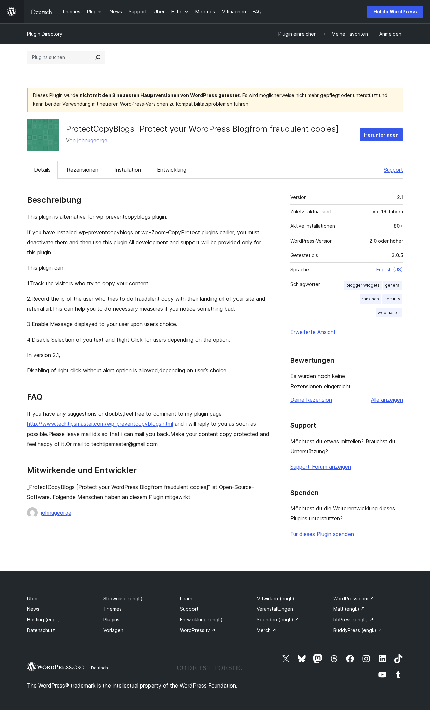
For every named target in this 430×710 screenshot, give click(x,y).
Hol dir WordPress (395, 11)
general (392, 285)
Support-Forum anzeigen (320, 466)
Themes (112, 609)
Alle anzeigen (387, 399)
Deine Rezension (311, 399)
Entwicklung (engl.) (201, 619)
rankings (370, 298)
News (33, 609)
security (392, 298)
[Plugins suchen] (98, 57)
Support (393, 169)
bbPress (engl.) (353, 619)
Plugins (111, 619)
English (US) (389, 269)
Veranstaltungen (275, 609)
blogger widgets (363, 285)
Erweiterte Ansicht (313, 331)
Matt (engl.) (349, 609)
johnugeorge (92, 140)
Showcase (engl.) (123, 598)
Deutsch (99, 667)
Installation (127, 169)
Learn (186, 598)
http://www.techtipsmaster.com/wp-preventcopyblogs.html (100, 423)
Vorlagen (113, 630)
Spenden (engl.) (278, 619)
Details (42, 169)
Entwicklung (171, 169)
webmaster (389, 312)
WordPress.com (353, 598)
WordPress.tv (198, 630)
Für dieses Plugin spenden (322, 533)
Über (32, 598)
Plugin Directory (44, 34)
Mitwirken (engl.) (275, 598)
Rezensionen (82, 169)
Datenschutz (41, 630)
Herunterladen (381, 135)
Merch (266, 630)
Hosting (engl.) (43, 619)
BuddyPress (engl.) (357, 630)
